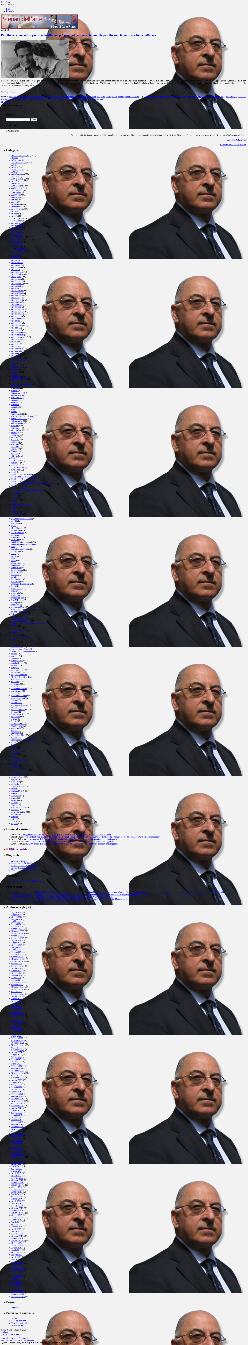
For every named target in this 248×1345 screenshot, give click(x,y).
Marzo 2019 (16, 1120)
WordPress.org (17, 1325)
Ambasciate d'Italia (19, 162)
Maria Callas (26, 99)
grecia (13, 526)
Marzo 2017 (16, 1175)
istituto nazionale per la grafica (23, 544)
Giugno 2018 (16, 1140)
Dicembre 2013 (17, 1266)
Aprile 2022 (16, 1033)
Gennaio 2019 (17, 1124)
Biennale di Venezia (19, 379)
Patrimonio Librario (19, 689)
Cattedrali (15, 405)
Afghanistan (16, 160)
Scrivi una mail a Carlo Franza (233, 144)
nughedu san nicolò (19, 675)
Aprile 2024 (16, 978)
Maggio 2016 (16, 1199)
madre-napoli (16, 588)
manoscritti (15, 595)
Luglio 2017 (16, 1166)
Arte (59, 96)
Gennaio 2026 (17, 929)
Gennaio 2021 (17, 1068)
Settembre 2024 (17, 966)
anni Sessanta (38, 96)
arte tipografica (17, 358)
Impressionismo (17, 533)
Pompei (14, 712)
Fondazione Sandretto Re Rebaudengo (27, 491)
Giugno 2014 (16, 1252)
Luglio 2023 (16, 998)
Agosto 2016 (16, 1192)
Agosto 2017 (16, 1164)
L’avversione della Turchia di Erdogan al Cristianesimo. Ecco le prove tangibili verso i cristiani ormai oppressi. (73, 839)
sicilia (13, 772)
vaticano (14, 817)
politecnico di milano (19, 705)
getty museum (17, 514)
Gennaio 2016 (17, 1208)
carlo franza (206, 96)
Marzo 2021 (16, 1064)
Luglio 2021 (16, 1054)
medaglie (15, 602)
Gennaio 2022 (17, 1040)
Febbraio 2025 (17, 954)
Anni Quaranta (17, 186)
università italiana (18, 812)
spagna (14, 779)
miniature (15, 616)
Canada (14, 391)
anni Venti (15, 195)
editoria (14, 449)
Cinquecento (16, 414)
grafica (14, 523)
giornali (14, 516)
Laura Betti (15, 99)
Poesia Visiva (16, 702)
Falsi (13, 458)
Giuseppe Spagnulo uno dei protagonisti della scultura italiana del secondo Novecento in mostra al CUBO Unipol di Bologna (62, 897)
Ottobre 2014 (16, 1243)
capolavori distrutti (18, 395)
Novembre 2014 (18, 1241)
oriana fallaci (37, 99)
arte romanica (16, 342)
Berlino (14, 374)
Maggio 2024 (16, 975)
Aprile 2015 (16, 1229)
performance (16, 691)
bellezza (14, 372)
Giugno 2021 (16, 1057)
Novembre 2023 (18, 989)
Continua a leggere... (9, 92)
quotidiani (15, 730)
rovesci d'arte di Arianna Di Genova (26, 881)
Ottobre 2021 (16, 1047)
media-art (15, 605)
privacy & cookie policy (11, 1334)
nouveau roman (17, 670)
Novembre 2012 (18, 1296)
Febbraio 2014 (17, 1262)
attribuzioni (16, 365)
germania (15, 512)
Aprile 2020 (16, 1089)
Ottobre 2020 (16, 1075)
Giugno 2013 (16, 1280)
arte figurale (16, 276)
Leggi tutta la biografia (236, 140)
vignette (14, 824)
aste (12, 363)
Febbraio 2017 (17, 1178)
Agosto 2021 (16, 1052)
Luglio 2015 (16, 1222)
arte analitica (16, 228)
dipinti (14, 442)
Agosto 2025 (16, 940)
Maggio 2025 (16, 947)
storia (13, 789)
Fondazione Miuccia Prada (22, 488)
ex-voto (14, 453)
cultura (93, 96)
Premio (14, 719)
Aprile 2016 (16, 1201)
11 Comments (6, 102)
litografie (15, 572)
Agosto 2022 (16, 1024)
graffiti (14, 521)
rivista (13, 744)
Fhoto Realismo (17, 467)
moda (13, 626)
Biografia (10, 11)
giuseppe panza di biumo (21, 519)
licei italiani (16, 567)
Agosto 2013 (16, 1276)
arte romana (16, 339)
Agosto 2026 (16, 912)
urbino (14, 814)
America (14, 165)
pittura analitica (17, 698)
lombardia (15, 574)
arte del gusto (16, 244)
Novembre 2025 (18, 933)
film (13, 472)
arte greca (15, 288)
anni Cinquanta (15, 96)
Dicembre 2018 (17, 1127)
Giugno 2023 (16, 1001)
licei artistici (16, 565)
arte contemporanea (70, 96)
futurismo (15, 502)
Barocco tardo (17, 367)
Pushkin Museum (18, 723)
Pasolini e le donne (51, 99)
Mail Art (14, 591)
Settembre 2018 (17, 1134)
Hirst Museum (17, 528)
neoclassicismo (17, 663)
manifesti (15, 593)
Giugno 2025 (16, 945)
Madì (13, 586)
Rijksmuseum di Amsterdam (22, 740)
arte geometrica (17, 283)
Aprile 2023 (16, 1005)
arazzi (13, 202)
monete (14, 633)
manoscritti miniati (18, 598)
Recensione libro (18, 735)
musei (114, 96)
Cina (13, 409)
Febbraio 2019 (17, 1122)
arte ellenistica (17, 258)
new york (15, 668)
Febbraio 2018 (17, 1150)
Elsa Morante (231, 96)
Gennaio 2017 (17, 1180)
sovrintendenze (17, 777)
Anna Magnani (164, 96)
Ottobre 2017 (16, 1159)
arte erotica (15, 260)
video (13, 821)
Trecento (14, 805)
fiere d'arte (15, 470)
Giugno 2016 (16, 1196)
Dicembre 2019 (17, 1099)
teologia (14, 800)
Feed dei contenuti (18, 1321)
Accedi (14, 1318)
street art (14, 793)
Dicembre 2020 (17, 1071)
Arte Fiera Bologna (19, 274)
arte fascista (16, 267)
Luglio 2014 (16, 1250)
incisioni (20, 460)
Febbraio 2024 (17, 982)
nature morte (16, 661)
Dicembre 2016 (17, 1182)
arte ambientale (17, 225)
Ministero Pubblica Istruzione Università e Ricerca (31, 623)
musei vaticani (17, 647)
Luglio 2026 (16, 915)
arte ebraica (16, 253)
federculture (16, 465)
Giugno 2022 (16, 1029)
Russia (14, 747)
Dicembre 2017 (17, 1154)
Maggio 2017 (16, 1171)
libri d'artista (16, 563)
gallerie (14, 507)
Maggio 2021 (16, 1059)
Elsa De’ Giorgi (218, 96)
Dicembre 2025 (17, 931)
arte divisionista (17, 251)
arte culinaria (16, 242)
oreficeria (15, 679)
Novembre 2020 (18, 1073)
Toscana (14, 803)
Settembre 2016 (17, 1189)
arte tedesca (16, 353)
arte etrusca (16, 265)
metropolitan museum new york (24, 609)
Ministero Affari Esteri (20, 619)
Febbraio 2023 (17, 1010)
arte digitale (16, 246)
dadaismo (15, 435)
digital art (15, 439)
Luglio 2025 (16, 943)
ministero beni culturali (20, 621)
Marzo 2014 (16, 1259)
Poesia (14, 700)
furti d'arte (15, 500)
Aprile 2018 (16, 1145)
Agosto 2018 (16, 1136)
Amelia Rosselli (150, 96)
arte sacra (15, 346)
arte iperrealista (17, 295)
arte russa (15, 344)
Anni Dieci (15, 176)
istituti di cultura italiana (21, 542)
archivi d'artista (17, 209)
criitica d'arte (84, 96)
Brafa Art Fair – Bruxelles (22, 384)
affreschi (14, 158)
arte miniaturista (17, 309)
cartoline (14, 402)
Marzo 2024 (16, 980)
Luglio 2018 (16, 1138)
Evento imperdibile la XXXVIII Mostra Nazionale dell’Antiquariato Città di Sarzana (45, 901)
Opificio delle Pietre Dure (21, 677)
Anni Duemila (17, 179)
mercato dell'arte (18, 607)
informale (15, 535)
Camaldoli (15, 388)
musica (14, 654)
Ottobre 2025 (16, 936)
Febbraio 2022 (17, 1038)
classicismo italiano (19, 418)
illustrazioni (16, 530)
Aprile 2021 (16, 1061)
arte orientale (16, 323)
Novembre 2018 (18, 1129)
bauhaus (14, 370)
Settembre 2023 (17, 994)
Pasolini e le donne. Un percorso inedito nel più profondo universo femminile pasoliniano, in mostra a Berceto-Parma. (79, 35)
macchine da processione (21, 584)
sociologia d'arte (18, 775)
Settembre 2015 (17, 1217)
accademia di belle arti (20, 155)
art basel (14, 211)
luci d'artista (16, 579)
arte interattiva (17, 293)
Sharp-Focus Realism (20, 770)
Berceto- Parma (194, 96)
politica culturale (132, 96)
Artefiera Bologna (18, 360)
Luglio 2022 (16, 1026)
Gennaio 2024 (17, 985)
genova (14, 509)
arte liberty (15, 297)
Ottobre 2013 (16, 1271)
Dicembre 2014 (17, 1238)
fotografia (101, 96)
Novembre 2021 (18, 1045)
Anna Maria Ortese (179, 96)
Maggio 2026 (16, 919)
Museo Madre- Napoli (20, 649)
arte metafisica (17, 304)
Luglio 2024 (16, 971)
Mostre (108, 96)
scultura (14, 754)
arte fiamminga (17, 272)
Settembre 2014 (17, 1245)
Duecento (15, 446)
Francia (14, 495)
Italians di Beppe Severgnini (22, 868)
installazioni (16, 537)
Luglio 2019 (16, 1110)
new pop (14, 665)
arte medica (16, 302)
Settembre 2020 (17, 1078)
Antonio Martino (18, 861)
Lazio (13, 553)
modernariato (16, 628)
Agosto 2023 (16, 996)
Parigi (13, 686)
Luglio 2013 (16, 1278)
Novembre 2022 (18, 1017)
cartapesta (15, 400)
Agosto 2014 (16, 1248)
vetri (13, 819)
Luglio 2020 (16, 1082)
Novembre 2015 (18, 1213)
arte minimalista (17, 311)
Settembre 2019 (17, 1106)
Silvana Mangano (83, 99)
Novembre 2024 (18, 961)
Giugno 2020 (16, 1085)
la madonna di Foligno (20, 549)
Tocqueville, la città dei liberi (23, 870)
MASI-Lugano (17, 600)
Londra (14, 577)
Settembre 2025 (17, 938)
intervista (15, 540)
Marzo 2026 (16, 924)
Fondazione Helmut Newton (23, 479)
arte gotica (15, 286)
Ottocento (15, 682)
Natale (14, 658)
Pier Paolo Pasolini (67, 99)
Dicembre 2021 (17, 1043)
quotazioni (15, 728)
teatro (13, 798)
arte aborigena (17, 223)
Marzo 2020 (16, 1092)
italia (13, 547)
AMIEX (14, 172)
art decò (14, 214)
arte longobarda (17, 300)
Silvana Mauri (97, 99)
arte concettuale (17, 237)
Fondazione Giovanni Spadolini (24, 477)
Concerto (15, 425)
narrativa (14, 656)
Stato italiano (16, 786)
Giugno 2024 (16, 973)
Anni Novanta (17, 181)
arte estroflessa (17, 262)
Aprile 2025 (16, 950)
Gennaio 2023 (17, 1012)
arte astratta (16, 230)
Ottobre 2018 (16, 1131)
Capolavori (15, 393)
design (14, 437)
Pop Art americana (18, 714)
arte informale (17, 290)
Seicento (14, 758)
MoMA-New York (19, 630)
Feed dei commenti (19, 1323)
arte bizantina (16, 232)
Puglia (14, 721)
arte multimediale (18, 314)
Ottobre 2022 (16, 1019)
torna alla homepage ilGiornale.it (14, 1338)
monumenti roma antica (20, 637)
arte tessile (15, 356)
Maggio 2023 (16, 1003)
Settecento (15, 768)
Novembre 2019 (18, 1101)
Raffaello (15, 733)
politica (121, 96)
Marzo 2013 (16, 1287)
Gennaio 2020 (17, 1096)
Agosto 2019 (16, 1108)
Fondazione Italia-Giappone (22, 481)
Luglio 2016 (16, 1194)
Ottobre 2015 (16, 1215)
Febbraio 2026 (17, 926)
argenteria (21, 218)
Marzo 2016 (16, 1203)
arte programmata (18, 332)
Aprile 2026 (16, 922)
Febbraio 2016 (17, 1206)
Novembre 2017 (18, 1157)
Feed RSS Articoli (8, 1340)
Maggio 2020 (16, 1087)
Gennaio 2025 (17, 957)
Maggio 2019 (16, 1115)
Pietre (13, 693)
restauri (14, 737)
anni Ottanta (27, 96)
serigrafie (15, 765)
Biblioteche (16, 377)
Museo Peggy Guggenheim (22, 651)
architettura (15, 207)
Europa (14, 451)
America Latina (17, 169)
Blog (8, 9)
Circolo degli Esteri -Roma (22, 416)
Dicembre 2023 (17, 987)
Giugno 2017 (16, 1168)
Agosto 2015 (16, 1220)
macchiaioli (16, 581)
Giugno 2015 (16, 1224)
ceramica (15, 407)
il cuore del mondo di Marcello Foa (25, 865)
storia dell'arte (17, 791)
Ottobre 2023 (16, 992)
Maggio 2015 (16, 1227)
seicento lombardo (18, 761)
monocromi (16, 635)
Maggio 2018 (16, 1143)
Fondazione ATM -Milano (22, 474)
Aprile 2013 (16, 1285)
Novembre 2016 (18, 1185)
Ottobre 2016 (16, 1187)
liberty (14, 558)
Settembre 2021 (17, 1050)
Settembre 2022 (17, 1022)
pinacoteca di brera (19, 695)
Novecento (15, 672)
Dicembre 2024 (17, 959)
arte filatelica (16, 279)
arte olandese (16, 318)
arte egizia (15, 256)
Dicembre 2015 (17, 1210)
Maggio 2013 (16, 1283)
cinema (14, 411)
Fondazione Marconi (19, 486)
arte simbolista (17, 349)
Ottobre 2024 (16, 964)
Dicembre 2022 (17, 1015)
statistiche (15, 784)
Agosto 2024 (16, 968)
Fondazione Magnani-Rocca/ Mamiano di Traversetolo (33, 484)
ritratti (13, 742)
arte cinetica (21, 249)
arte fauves (15, 269)
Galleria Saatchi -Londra (21, 505)
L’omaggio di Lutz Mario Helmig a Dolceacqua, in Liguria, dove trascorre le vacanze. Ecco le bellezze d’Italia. (66, 834)
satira (13, 749)
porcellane (15, 716)
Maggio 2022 (16, 1031)
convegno (15, 428)
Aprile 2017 (16, 1173)
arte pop (14, 328)
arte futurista (16, 281)
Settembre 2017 (17, 1161)
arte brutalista (16, 235)
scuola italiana (17, 756)
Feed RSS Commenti (25, 1340)
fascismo (14, 463)
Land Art (15, 551)
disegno (14, 444)
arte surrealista (17, 351)
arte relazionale (17, 335)
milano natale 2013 (19, 612)
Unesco (14, 810)
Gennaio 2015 (17, 1236)
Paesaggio (15, 684)
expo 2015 (15, 456)
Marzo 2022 (16, 1036)
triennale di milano (18, 807)
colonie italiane (17, 423)
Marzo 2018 (16, 1147)
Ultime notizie (18, 849)
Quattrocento (16, 726)
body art (14, 381)
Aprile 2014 (16, 1257)
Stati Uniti (15, 782)
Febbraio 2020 (17, 1094)
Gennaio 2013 (17, 1292)
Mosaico (14, 640)
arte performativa (18, 325)
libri (13, 560)
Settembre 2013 (17, 1273)
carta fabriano (16, 398)
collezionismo (17, 421)
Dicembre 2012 (17, 1294)
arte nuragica (16, 316)
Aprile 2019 (16, 1117)
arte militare (16, 307)
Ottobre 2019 (16, 1103)
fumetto (14, 498)
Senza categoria (17, 763)
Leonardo (15, 556)
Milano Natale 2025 (19, 614)
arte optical (15, 321)
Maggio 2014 (16, 1255)
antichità (14, 200)
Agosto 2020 (16, 1080)
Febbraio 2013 (17, 1289)
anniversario (16, 197)
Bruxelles (15, 386)
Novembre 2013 (18, 1269)
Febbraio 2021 (17, 1066)
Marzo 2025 (16, 952)
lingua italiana (17, 570)
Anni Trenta (16, 193)
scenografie (16, 751)
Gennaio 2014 (17, 1264)
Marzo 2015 (16, 1231)
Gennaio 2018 (17, 1152)
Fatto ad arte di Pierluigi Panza (23, 863)
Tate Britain (16, 796)
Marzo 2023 (16, 1008)
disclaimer (5, 1332)
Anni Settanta (50, 96)
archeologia (16, 204)
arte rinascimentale (18, 337)
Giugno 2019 (16, 1113)
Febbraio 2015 (17, 1234)
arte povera (15, 330)
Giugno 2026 (16, 917)
